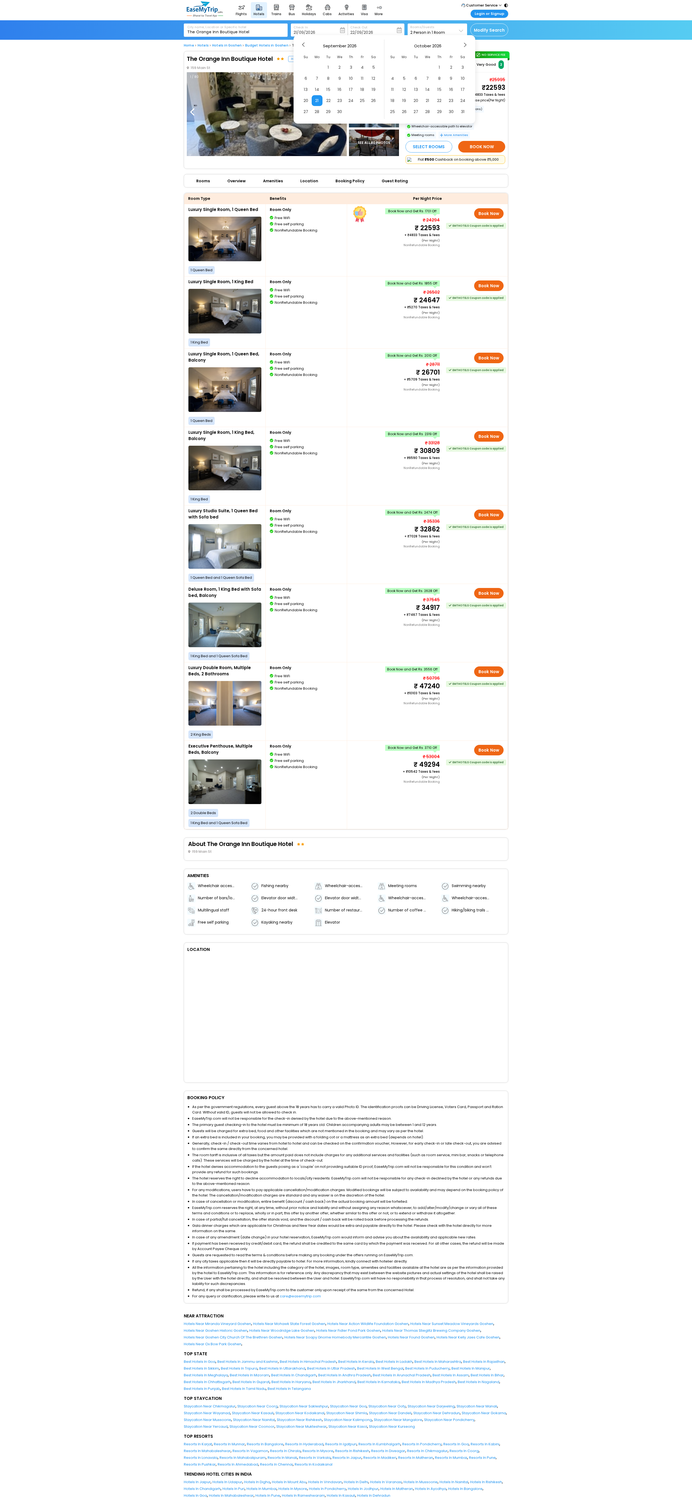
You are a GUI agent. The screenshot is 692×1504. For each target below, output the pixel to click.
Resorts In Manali (282, 1457)
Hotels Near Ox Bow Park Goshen (212, 1344)
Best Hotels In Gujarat (251, 1381)
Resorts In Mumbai (451, 1457)
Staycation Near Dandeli (390, 1413)
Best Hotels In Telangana (289, 1388)
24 (350, 100)
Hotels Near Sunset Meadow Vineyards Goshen (451, 1323)
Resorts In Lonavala (201, 1457)
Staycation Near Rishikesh (299, 1419)
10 (351, 78)
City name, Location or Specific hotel (217, 27)
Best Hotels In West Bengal (380, 1368)
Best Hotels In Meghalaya (206, 1375)
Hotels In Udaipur (227, 1482)
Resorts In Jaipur (346, 1457)
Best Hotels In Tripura (239, 1368)
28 (317, 111)
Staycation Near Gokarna (484, 1413)
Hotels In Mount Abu (289, 1482)
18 (362, 89)
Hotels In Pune (267, 1495)
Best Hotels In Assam (450, 1375)
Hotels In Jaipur (197, 1482)
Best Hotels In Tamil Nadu (244, 1388)
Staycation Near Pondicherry (449, 1419)
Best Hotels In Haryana (291, 1381)
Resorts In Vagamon (250, 1450)
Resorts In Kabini (485, 1444)
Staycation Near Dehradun (436, 1413)
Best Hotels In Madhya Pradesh (429, 1381)
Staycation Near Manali (477, 1406)
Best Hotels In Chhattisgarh (207, 1381)
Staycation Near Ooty (387, 1406)
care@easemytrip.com (300, 1296)
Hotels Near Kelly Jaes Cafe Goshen (468, 1337)
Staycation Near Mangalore (398, 1419)
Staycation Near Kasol (347, 1426)
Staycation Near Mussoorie (207, 1419)
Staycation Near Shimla (346, 1413)
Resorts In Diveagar (388, 1450)
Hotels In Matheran (396, 1488)
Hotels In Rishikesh (486, 1482)
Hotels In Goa (195, 1495)
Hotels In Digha (257, 1482)
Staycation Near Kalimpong (348, 1419)
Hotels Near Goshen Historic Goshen (215, 1330)
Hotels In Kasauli (341, 1495)
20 (306, 100)
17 (351, 89)
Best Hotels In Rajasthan (484, 1361)
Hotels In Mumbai (262, 1488)
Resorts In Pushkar (200, 1464)
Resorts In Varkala (315, 1457)
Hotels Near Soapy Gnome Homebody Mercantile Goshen (335, 1337)
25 (362, 100)
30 (339, 111)
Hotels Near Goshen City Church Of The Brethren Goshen (233, 1337)
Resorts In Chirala (285, 1450)
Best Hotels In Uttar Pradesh (331, 1368)
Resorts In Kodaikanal (313, 1464)
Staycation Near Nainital (254, 1419)
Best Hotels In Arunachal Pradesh (402, 1375)
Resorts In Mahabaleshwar (207, 1450)
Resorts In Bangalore (265, 1444)
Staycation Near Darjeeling (431, 1406)
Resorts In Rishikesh (352, 1450)
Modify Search (489, 30)
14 (317, 89)
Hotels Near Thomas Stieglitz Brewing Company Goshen (431, 1330)
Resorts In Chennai (276, 1464)
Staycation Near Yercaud (206, 1426)
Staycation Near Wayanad (207, 1413)
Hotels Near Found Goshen (411, 1337)
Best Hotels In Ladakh (394, 1361)
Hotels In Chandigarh (202, 1488)
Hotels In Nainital (454, 1482)
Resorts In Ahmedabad (238, 1464)
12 (373, 78)
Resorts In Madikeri (379, 1457)
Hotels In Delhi (356, 1482)
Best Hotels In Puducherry (427, 1368)
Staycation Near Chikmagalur (209, 1406)
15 (328, 89)
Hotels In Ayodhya (430, 1488)
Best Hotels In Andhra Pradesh (344, 1375)
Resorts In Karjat (198, 1444)
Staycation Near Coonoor (251, 1426)
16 (339, 89)
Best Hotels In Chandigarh (293, 1375)
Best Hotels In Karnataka (378, 1381)
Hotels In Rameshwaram (303, 1495)
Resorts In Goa (456, 1444)
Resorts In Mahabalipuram (242, 1457)
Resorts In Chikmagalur (427, 1450)
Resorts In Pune (482, 1457)
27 (306, 111)
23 (339, 100)
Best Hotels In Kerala (356, 1361)
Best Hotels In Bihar (487, 1375)
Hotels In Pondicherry (327, 1488)
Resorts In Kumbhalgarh (379, 1444)
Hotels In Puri (233, 1488)
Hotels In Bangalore (465, 1488)
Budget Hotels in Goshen (266, 45)
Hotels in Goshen (227, 45)
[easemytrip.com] (205, 15)
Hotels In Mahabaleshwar (231, 1495)
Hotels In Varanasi (386, 1482)
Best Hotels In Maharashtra (437, 1361)
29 (328, 111)
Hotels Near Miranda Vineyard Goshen (217, 1323)
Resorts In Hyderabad (304, 1444)
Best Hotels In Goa (199, 1361)
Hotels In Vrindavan (325, 1482)
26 (373, 100)
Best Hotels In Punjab (202, 1388)
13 (306, 89)
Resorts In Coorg (464, 1450)
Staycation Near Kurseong (392, 1426)
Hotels (203, 45)
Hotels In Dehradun (373, 1495)
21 (317, 100)
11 (362, 78)
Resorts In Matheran (415, 1457)
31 (463, 111)
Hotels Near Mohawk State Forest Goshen (289, 1323)
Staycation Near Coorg (257, 1406)
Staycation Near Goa (348, 1406)
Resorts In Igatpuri (341, 1444)
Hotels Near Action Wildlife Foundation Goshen (367, 1323)
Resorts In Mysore (317, 1450)
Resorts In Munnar (229, 1444)
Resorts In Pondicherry (421, 1444)
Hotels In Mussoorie (421, 1482)
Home (189, 45)
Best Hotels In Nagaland (478, 1381)
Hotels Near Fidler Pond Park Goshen (348, 1330)
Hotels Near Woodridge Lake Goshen (281, 1330)
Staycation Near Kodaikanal (299, 1413)
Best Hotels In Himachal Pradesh (308, 1361)
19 (373, 89)
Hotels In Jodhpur (363, 1488)
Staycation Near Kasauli (253, 1413)
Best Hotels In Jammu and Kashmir (247, 1361)
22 (328, 100)
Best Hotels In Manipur (470, 1368)
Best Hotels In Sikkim (201, 1368)
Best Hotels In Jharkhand (333, 1381)
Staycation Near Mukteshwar (301, 1426)
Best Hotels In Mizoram (249, 1375)
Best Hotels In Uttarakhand (282, 1368)
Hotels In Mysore (292, 1488)
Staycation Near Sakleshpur (304, 1406)
